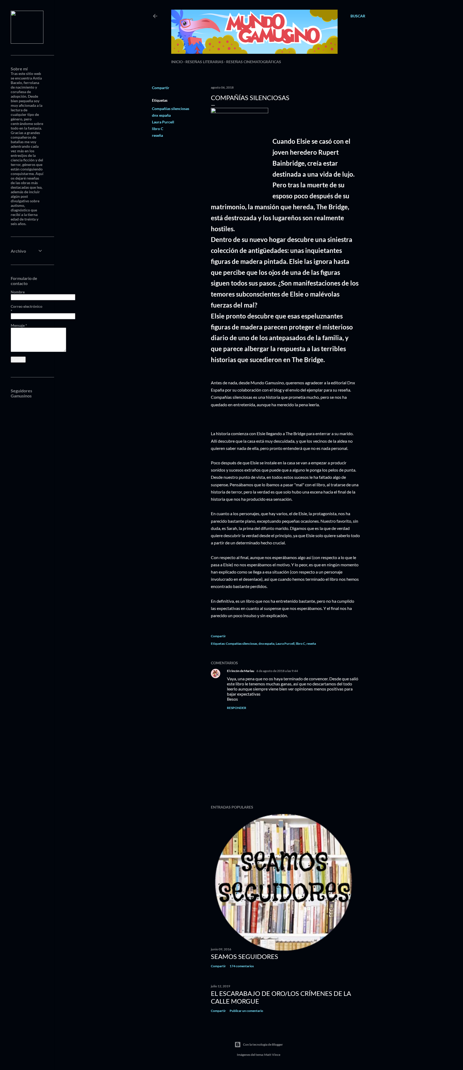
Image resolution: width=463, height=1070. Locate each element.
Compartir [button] (160, 87)
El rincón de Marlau (240, 671)
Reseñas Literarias (204, 61)
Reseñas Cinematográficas (253, 61)
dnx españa (161, 115)
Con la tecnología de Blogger (263, 1044)
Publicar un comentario (246, 1011)
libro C (157, 128)
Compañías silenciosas (170, 108)
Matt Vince (272, 1055)
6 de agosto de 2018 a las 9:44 (277, 671)
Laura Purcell (163, 122)
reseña (157, 135)
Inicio (177, 61)
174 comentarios (242, 966)
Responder (236, 708)
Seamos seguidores (244, 956)
